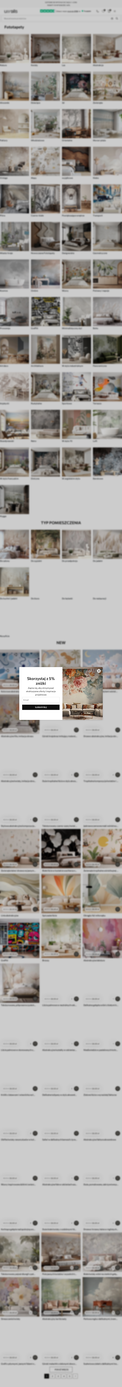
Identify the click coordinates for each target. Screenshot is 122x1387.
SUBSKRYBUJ (41, 707)
